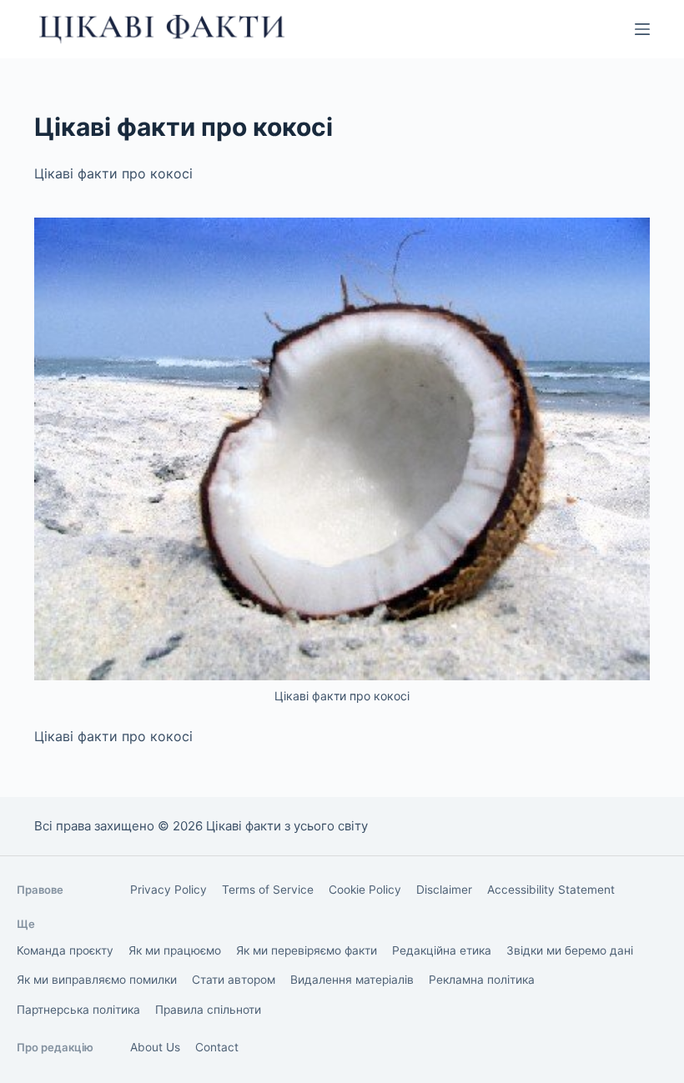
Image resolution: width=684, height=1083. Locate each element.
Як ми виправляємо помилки (97, 979)
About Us (155, 1047)
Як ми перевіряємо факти (306, 950)
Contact (217, 1047)
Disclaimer (444, 889)
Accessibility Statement (551, 889)
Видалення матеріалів (352, 979)
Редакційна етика (441, 950)
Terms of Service (268, 889)
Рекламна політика (482, 979)
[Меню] (642, 29)
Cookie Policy (365, 889)
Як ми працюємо (174, 950)
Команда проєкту (65, 950)
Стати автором (233, 979)
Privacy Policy (168, 889)
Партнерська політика (78, 1009)
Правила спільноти (208, 1009)
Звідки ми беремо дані (569, 950)
